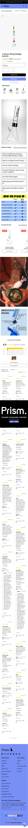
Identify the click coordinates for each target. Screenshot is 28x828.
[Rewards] (25, 825)
